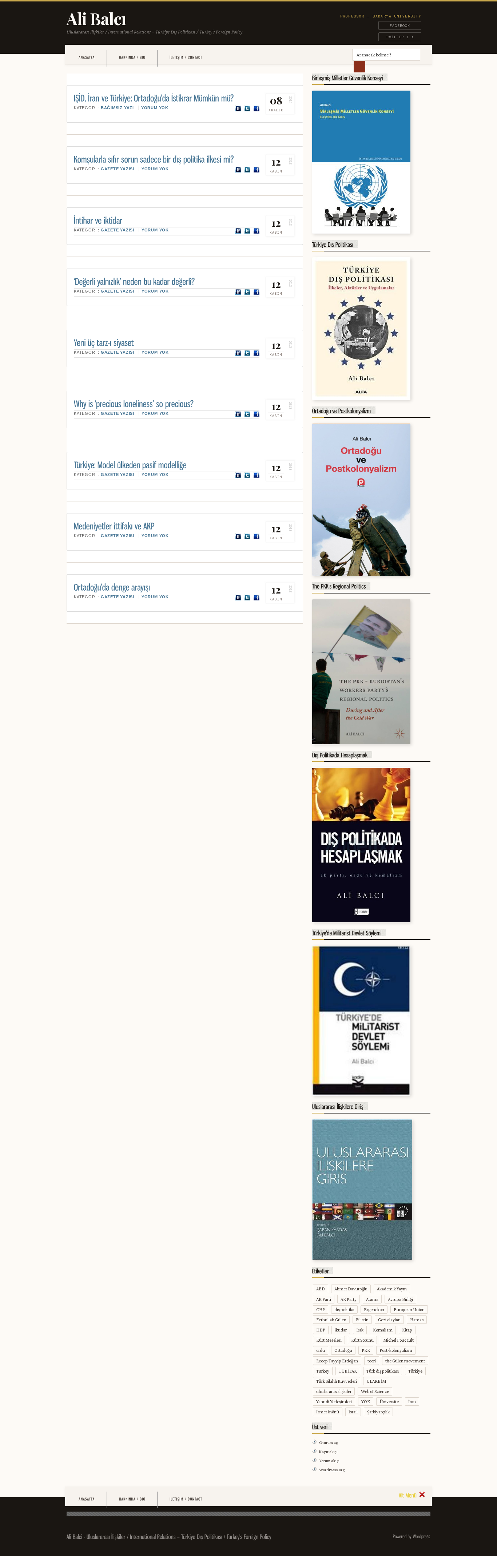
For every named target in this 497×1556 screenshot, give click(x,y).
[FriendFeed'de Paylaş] (238, 109)
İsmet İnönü (327, 1411)
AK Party (349, 1299)
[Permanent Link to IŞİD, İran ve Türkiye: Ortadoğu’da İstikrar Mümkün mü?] (154, 97)
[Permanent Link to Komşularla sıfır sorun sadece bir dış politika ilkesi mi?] (154, 158)
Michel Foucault (398, 1340)
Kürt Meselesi (329, 1340)
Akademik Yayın (392, 1288)
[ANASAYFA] (86, 58)
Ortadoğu (343, 1350)
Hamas (417, 1319)
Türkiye (415, 1371)
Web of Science (375, 1391)
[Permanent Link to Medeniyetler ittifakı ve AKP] (114, 525)
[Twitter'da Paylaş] (247, 109)
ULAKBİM (376, 1381)
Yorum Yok (154, 108)
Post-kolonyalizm (395, 1350)
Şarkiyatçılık (378, 1411)
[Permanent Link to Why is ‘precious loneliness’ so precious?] (134, 403)
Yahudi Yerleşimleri (334, 1401)
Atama (372, 1299)
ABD (320, 1288)
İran (412, 1401)
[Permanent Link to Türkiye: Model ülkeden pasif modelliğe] (130, 464)
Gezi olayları (389, 1319)
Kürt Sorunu (362, 1340)
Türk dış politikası (382, 1371)
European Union (409, 1309)
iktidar (341, 1330)
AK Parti (323, 1299)
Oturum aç (328, 1442)
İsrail (353, 1411)
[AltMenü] (412, 1494)
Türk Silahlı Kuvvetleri (336, 1381)
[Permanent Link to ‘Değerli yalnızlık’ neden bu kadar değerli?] (134, 281)
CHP (320, 1309)
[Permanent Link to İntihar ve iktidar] (98, 220)
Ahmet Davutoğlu (350, 1288)
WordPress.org (332, 1469)
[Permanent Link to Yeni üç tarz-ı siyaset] (104, 342)
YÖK (365, 1401)
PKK (366, 1350)
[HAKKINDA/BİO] (132, 58)
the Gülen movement (405, 1361)
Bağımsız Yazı (117, 108)
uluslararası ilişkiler (333, 1391)
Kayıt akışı (328, 1451)
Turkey (322, 1371)
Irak (359, 1330)
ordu (320, 1350)
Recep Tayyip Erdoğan (337, 1361)
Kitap (407, 1330)
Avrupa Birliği (400, 1299)
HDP (320, 1330)
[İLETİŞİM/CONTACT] (185, 58)
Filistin (362, 1319)
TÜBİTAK (348, 1371)
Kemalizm (383, 1330)
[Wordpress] (421, 1536)
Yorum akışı (329, 1460)
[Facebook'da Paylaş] (256, 109)
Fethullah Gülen (331, 1319)
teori (371, 1361)
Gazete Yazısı (117, 169)
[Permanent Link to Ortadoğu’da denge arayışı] (112, 586)
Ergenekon (374, 1309)
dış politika (344, 1309)
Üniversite (389, 1401)
